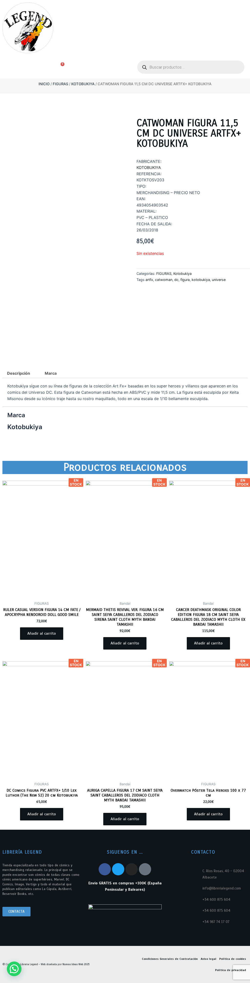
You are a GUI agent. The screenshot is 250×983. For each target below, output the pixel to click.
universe (219, 280)
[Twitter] (118, 869)
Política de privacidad (230, 970)
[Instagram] (131, 869)
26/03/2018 (147, 230)
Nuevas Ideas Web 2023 (75, 964)
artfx (149, 280)
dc (176, 280)
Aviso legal (208, 959)
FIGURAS (60, 84)
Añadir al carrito (41, 633)
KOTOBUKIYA (148, 167)
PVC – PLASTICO (152, 217)
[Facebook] (105, 869)
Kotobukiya (82, 84)
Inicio (44, 84)
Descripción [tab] (18, 373)
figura (185, 280)
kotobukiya (201, 280)
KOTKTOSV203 (150, 179)
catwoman (163, 280)
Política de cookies (232, 959)
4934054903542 (152, 205)
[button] (24, 67)
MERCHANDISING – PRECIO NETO (168, 192)
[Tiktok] (145, 869)
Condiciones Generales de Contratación (170, 959)
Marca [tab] (51, 373)
